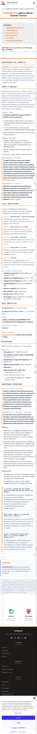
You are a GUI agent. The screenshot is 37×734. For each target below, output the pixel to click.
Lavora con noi (5, 653)
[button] (34, 698)
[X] (22, 638)
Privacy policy (5, 688)
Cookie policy (5, 691)
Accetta (18, 718)
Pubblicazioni (5, 682)
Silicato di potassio (9, 335)
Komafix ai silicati (15, 199)
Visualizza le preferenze (18, 728)
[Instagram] (15, 638)
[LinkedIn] (18, 638)
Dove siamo (5, 650)
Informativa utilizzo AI (7, 694)
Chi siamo (4, 647)
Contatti (4, 656)
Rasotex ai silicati (9, 180)
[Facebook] (11, 638)
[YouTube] (25, 638)
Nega (18, 723)
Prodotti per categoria (7, 669)
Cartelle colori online (7, 672)
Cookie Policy (14, 731)
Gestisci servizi (18, 713)
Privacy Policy (22, 731)
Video (3, 685)
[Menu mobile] (34, 3)
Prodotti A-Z (5, 666)
